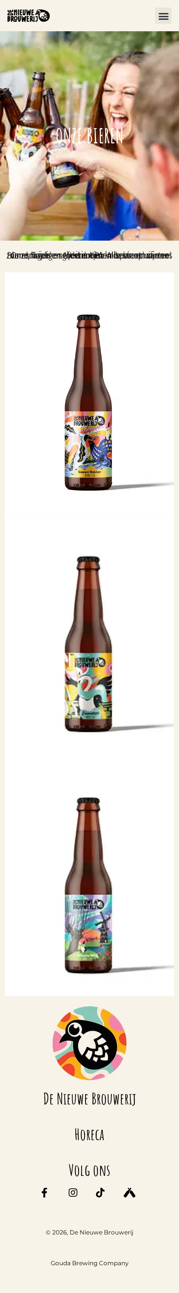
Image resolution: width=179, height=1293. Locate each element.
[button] (163, 15)
